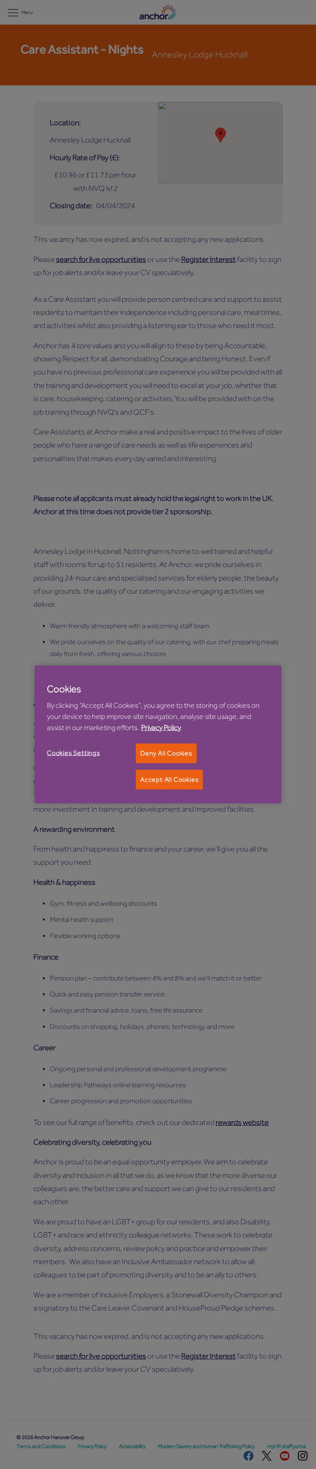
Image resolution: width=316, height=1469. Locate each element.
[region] (158, 734)
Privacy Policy (161, 727)
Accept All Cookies (169, 779)
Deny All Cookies (166, 753)
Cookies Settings (73, 752)
